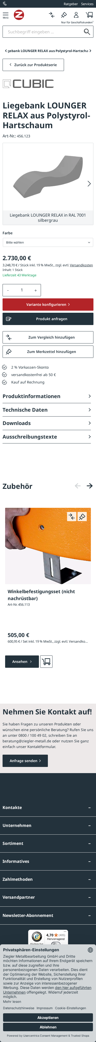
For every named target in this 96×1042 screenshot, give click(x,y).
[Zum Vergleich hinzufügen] (71, 516)
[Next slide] (90, 50)
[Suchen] (87, 31)
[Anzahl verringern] (8, 290)
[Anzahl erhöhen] (35, 290)
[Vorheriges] (78, 486)
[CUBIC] (28, 83)
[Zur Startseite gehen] (30, 15)
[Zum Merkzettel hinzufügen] (82, 516)
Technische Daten (25, 409)
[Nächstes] (89, 184)
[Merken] (64, 15)
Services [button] (87, 4)
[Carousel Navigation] (83, 486)
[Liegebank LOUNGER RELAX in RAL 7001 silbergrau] (48, 176)
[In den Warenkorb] (46, 661)
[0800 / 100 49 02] (5, 4)
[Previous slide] (6, 50)
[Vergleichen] (52, 15)
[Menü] (6, 15)
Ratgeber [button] (71, 4)
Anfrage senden (23, 760)
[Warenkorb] (87, 15)
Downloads (17, 423)
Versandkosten (81, 265)
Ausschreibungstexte (30, 436)
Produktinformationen (31, 396)
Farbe (8, 232)
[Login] (76, 15)
